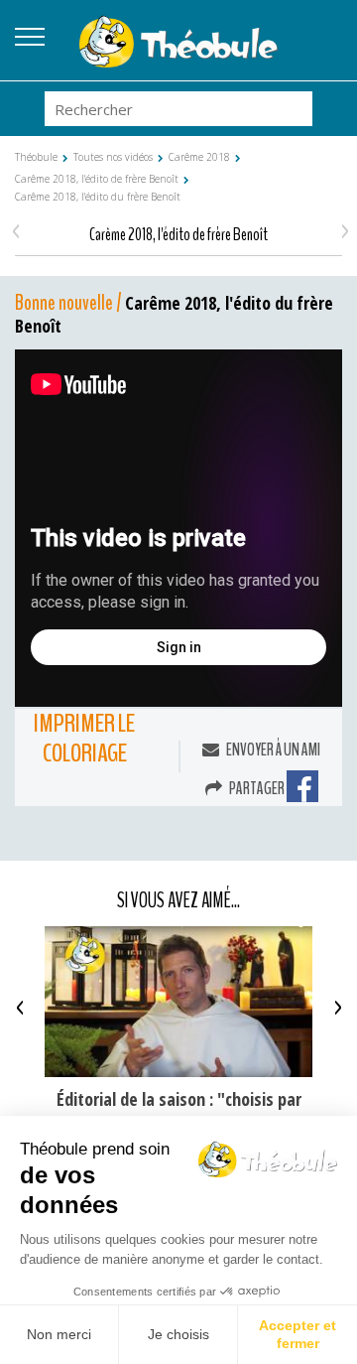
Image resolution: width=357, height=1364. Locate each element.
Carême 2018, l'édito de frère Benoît (96, 179)
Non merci (59, 1334)
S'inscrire (327, 55)
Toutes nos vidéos (113, 157)
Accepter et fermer (297, 1334)
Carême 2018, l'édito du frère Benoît (97, 197)
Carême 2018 (199, 157)
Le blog (327, 31)
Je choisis (178, 1334)
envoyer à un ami (272, 750)
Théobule (36, 157)
